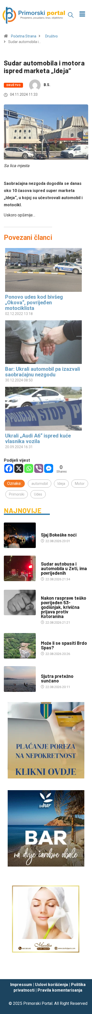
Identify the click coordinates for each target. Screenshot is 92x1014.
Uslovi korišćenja (51, 984)
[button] (71, 15)
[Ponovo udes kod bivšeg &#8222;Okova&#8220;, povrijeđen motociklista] (43, 270)
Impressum (21, 984)
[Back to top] (80, 970)
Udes (38, 494)
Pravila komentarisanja (60, 990)
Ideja (61, 484)
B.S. (47, 85)
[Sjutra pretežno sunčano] (20, 679)
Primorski (16, 494)
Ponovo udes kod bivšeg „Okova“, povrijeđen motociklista (34, 302)
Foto (45, 529)
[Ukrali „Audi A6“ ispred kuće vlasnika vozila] (43, 408)
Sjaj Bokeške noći (58, 535)
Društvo (51, 36)
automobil (39, 484)
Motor (80, 484)
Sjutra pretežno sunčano (57, 678)
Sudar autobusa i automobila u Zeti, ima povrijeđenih (64, 568)
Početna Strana (23, 36)
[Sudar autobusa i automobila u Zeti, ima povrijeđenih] (20, 568)
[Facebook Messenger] (48, 468)
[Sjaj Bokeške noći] (20, 535)
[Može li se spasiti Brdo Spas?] (20, 646)
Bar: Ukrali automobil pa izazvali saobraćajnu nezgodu (42, 372)
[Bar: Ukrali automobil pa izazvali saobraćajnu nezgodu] (43, 342)
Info (44, 671)
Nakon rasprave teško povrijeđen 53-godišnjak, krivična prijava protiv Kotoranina (63, 607)
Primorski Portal (37, 1003)
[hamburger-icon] (82, 14)
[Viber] (38, 468)
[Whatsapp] (28, 468)
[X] (18, 468)
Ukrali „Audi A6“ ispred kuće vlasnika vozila (38, 438)
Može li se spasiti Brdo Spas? (64, 645)
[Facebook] (8, 468)
